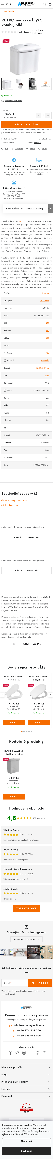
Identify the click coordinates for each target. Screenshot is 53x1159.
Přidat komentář (26, 570)
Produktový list (11, 504)
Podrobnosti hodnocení (38, 32)
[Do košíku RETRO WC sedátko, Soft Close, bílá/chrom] (14, 722)
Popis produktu (12, 208)
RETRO (22, 221)
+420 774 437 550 (29, 1030)
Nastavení (26, 1141)
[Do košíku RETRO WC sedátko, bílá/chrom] (39, 722)
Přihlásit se (40, 983)
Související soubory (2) (36, 208)
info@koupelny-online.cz (29, 1025)
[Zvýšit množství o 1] (47, 115)
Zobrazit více (26, 908)
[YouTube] (44, 1053)
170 (47, 330)
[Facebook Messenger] (31, 1053)
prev (2, 695)
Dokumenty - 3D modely (16, 500)
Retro (47, 375)
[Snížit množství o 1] (38, 115)
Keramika (45, 360)
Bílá (47, 353)
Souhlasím (26, 1151)
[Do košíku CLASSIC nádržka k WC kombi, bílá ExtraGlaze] (14, 797)
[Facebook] (10, 1053)
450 (47, 323)
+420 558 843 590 (29, 1035)
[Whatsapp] (37, 1053)
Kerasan (37, 142)
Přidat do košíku (26, 124)
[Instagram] (24, 1053)
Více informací (31, 1134)
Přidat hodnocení (26, 537)
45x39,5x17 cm (42, 368)
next (50, 695)
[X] (17, 1053)
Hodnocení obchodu (26, 808)
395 (47, 338)
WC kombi (44, 300)
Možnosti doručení (13, 100)
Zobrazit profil (24, 939)
